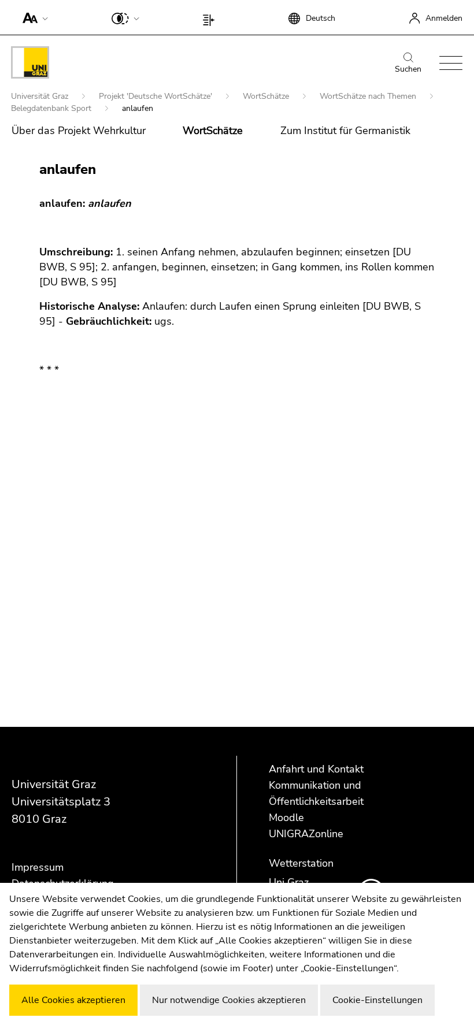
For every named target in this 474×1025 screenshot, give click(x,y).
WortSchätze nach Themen (369, 96)
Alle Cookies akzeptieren (73, 1000)
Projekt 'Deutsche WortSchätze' (156, 96)
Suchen (408, 69)
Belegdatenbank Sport (52, 108)
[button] (33, 17)
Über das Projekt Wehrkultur (79, 131)
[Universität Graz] (30, 64)
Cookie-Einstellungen (377, 1000)
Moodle (286, 818)
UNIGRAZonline (306, 834)
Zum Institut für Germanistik (345, 131)
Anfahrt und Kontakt (316, 769)
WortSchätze (267, 96)
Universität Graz (41, 96)
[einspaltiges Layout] (211, 17)
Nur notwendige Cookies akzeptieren (229, 1000)
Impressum (38, 867)
